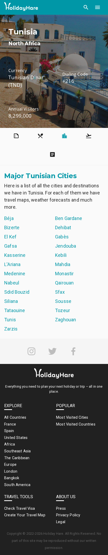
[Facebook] (73, 351)
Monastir (64, 273)
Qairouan (64, 283)
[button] (86, 7)
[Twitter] (52, 351)
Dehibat (63, 227)
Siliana (11, 301)
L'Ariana (12, 264)
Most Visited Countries (75, 424)
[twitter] (52, 351)
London (10, 471)
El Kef (10, 236)
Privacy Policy (68, 515)
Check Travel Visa (19, 508)
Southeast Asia (17, 451)
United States (16, 438)
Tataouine (14, 310)
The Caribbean (16, 458)
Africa (9, 444)
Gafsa (10, 246)
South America (17, 485)
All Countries (15, 417)
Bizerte (11, 227)
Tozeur (62, 310)
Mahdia (62, 264)
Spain (9, 431)
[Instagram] (31, 351)
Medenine (14, 273)
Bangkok (11, 478)
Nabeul (11, 283)
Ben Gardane (68, 218)
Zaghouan (65, 319)
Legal (60, 522)
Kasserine (15, 255)
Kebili (61, 255)
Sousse (63, 301)
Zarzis (11, 329)
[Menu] (97, 7)
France (10, 424)
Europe (10, 464)
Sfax (60, 292)
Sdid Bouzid (16, 292)
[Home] (21, 7)
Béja (9, 218)
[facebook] (73, 351)
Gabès (62, 236)
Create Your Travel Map (24, 515)
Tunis (10, 319)
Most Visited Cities (72, 417)
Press (61, 508)
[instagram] (31, 351)
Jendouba (65, 246)
